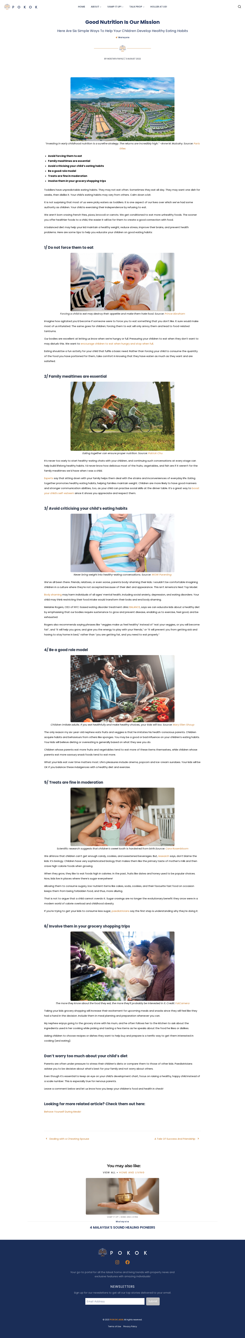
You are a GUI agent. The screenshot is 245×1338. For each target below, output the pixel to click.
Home (81, 6)
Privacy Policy (130, 1326)
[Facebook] (128, 1262)
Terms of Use (114, 1326)
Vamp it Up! (113, 1217)
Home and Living (132, 1172)
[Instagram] (117, 1262)
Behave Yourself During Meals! (62, 1111)
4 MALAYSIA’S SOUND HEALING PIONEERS (122, 1227)
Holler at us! (158, 6)
